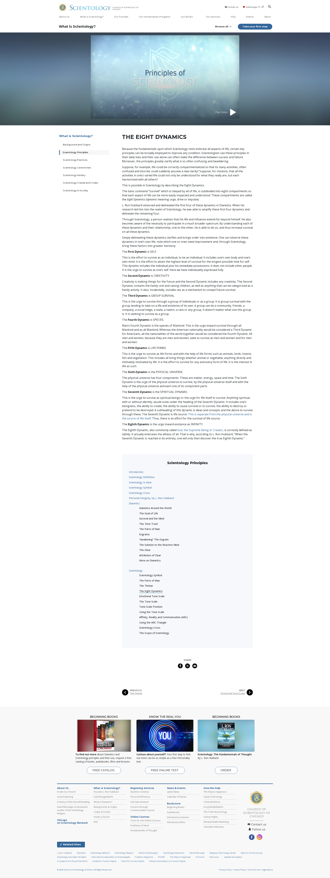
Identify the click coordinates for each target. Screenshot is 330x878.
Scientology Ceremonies (77, 167)
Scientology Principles (75, 152)
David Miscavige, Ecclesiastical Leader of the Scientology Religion (72, 810)
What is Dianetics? (103, 801)
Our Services (213, 16)
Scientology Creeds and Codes (80, 182)
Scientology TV (253, 7)
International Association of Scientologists (110, 857)
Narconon (214, 857)
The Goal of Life (148, 513)
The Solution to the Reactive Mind (159, 544)
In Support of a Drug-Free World (72, 861)
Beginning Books (175, 807)
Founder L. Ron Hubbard (106, 791)
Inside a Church (102, 816)
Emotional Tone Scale (151, 596)
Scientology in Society (75, 190)
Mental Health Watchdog (216, 821)
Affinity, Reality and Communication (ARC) (163, 617)
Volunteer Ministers (214, 826)
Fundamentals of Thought (143, 830)
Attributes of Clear (150, 555)
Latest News (173, 791)
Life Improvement (139, 801)
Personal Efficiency (140, 796)
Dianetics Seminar (139, 791)
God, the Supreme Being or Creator (200, 430)
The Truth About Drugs (215, 811)
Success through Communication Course (142, 808)
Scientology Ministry (74, 175)
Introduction (136, 472)
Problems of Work (139, 825)
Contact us (232, 7)
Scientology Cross (139, 493)
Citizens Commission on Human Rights (167, 861)
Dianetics (134, 503)
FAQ (233, 16)
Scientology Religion (124, 853)
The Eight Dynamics (151, 591)
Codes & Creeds (102, 811)
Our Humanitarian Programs (154, 16)
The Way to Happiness (215, 791)
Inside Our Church (66, 791)
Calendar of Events (176, 796)
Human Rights (211, 816)
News (267, 16)
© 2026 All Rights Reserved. (84, 869)
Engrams (144, 534)
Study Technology (213, 796)
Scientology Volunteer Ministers (71, 857)
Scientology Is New (140, 482)
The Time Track (148, 523)
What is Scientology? (92, 16)
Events (250, 16)
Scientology (135, 570)
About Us (64, 16)
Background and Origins (76, 144)
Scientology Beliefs (103, 796)
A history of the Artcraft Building (73, 801)
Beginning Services (142, 788)
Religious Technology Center (223, 853)
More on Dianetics (150, 560)
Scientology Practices (75, 159)
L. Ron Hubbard (64, 853)
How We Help (212, 788)
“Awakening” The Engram (154, 539)
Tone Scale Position (150, 606)
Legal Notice (267, 869)
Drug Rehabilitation (213, 806)
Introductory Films (176, 822)
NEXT (242, 690)
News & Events (176, 788)
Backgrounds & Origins (105, 806)
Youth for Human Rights (132, 861)
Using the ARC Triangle (152, 622)
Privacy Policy (225, 869)
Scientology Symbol (140, 487)
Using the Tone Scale (151, 612)
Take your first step (255, 26)
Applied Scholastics (233, 857)
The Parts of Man (149, 529)
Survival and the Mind (151, 518)
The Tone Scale (148, 601)
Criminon (200, 857)
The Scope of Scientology (154, 633)
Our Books (187, 16)
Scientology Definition (142, 477)
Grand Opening (65, 796)
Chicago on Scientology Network (72, 821)
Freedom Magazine (144, 857)
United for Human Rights (104, 861)
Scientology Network (100, 853)
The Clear (145, 550)
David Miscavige (197, 853)
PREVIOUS (136, 690)
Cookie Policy (239, 869)
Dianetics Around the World (155, 508)
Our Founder (121, 16)
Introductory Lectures (178, 817)
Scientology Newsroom (173, 853)
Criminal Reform (212, 801)
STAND (161, 857)
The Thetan (146, 585)
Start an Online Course (251, 853)
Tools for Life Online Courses (145, 820)
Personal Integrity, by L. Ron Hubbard (151, 498)
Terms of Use (254, 869)
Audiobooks (173, 812)
